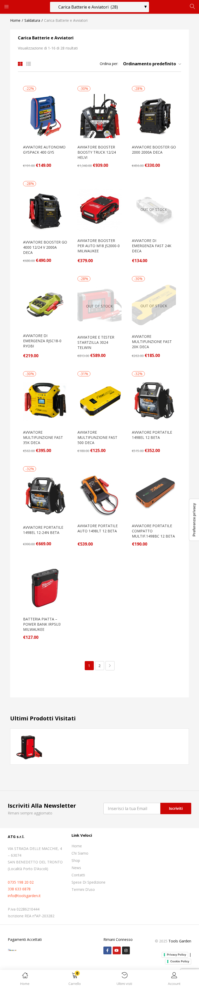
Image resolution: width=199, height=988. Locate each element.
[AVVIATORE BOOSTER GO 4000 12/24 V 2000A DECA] (45, 210)
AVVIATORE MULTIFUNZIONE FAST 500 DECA (97, 437)
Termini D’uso (83, 889)
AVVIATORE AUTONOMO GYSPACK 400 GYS (44, 150)
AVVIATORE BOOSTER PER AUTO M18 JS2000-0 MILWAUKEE (98, 245)
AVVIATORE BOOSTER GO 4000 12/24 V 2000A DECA (45, 247)
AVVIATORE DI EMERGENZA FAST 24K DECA (151, 245)
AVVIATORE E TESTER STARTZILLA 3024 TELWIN (95, 342)
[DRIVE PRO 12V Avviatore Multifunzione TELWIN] (28, 746)
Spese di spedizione (88, 882)
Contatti (78, 874)
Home (15, 20)
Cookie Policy (179, 961)
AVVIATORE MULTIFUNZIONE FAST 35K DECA (43, 437)
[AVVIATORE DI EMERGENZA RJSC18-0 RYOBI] (45, 304)
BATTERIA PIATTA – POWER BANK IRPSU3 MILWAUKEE (42, 624)
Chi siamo (80, 853)
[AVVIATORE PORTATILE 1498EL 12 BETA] (154, 400)
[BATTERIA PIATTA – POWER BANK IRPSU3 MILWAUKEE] (45, 587)
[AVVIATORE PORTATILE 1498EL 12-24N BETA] (45, 495)
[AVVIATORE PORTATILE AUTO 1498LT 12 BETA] (99, 494)
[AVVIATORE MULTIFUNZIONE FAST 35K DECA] (45, 400)
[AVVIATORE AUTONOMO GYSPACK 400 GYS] (45, 115)
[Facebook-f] (107, 951)
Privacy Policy (176, 954)
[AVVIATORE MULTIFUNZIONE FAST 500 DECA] (99, 400)
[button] (75, 980)
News (76, 867)
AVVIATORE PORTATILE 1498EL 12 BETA (152, 435)
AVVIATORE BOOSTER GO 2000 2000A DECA (154, 150)
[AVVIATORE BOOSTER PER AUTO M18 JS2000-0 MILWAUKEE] (99, 209)
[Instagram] (126, 951)
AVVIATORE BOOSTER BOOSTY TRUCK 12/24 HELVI (96, 152)
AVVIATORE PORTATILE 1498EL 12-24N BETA (43, 530)
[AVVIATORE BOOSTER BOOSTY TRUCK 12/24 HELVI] (99, 115)
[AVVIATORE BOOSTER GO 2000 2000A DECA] (154, 115)
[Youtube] (117, 951)
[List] (28, 63)
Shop (76, 860)
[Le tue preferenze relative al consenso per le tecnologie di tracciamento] (194, 520)
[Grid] (20, 63)
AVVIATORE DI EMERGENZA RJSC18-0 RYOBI (42, 340)
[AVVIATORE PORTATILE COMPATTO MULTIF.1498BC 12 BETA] (154, 494)
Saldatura (32, 20)
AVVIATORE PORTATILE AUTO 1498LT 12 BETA (97, 528)
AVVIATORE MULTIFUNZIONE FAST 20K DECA (152, 341)
